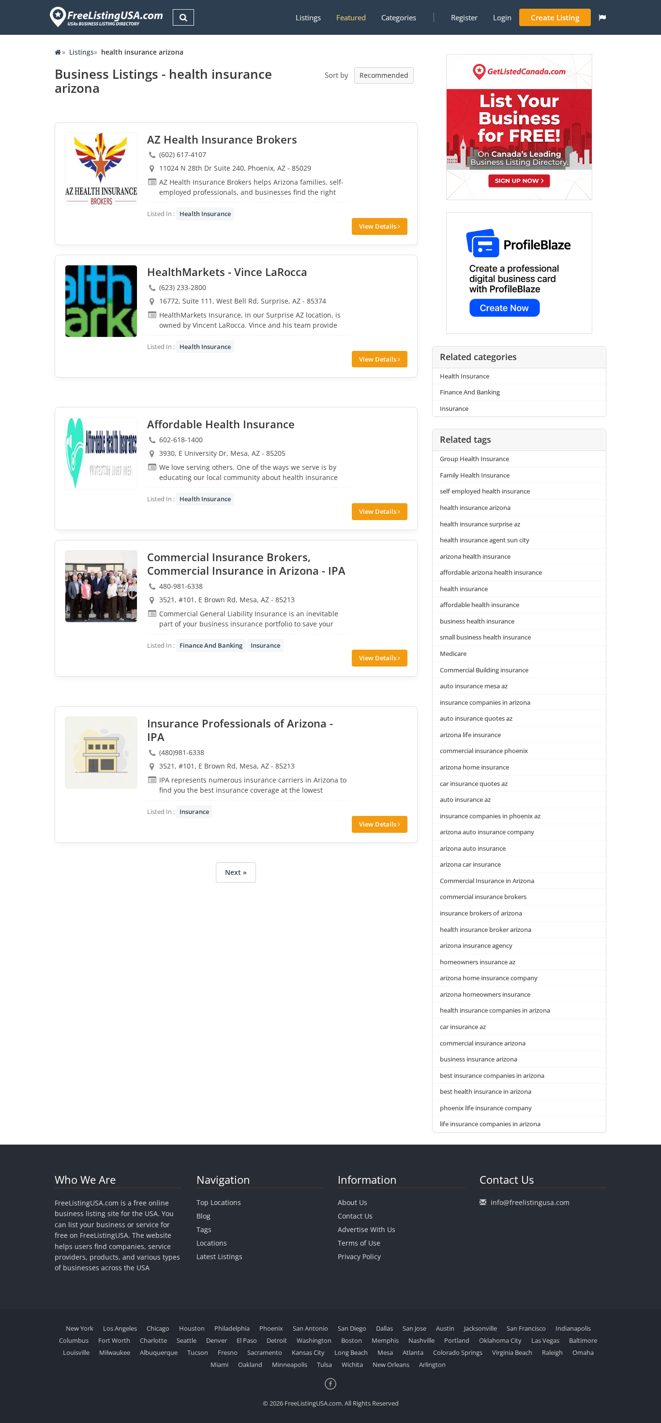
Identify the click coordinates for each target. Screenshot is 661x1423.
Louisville (76, 1352)
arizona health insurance (475, 556)
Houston (192, 1328)
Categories (398, 17)
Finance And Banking (211, 645)
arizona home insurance (474, 767)
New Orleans (391, 1364)
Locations (211, 1243)
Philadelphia (232, 1328)
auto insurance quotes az (476, 718)
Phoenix (271, 1328)
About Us (352, 1202)
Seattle (186, 1340)
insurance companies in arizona (485, 702)
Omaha (583, 1352)
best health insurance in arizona (485, 1091)
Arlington (432, 1364)
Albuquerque (159, 1352)
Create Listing (555, 17)
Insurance (265, 645)
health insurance (464, 588)
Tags (203, 1229)
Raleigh (552, 1352)
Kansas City (308, 1352)
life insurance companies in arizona (490, 1123)
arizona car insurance (470, 864)
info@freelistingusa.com (530, 1202)
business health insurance (477, 621)
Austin (445, 1328)
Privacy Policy (359, 1256)
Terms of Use (359, 1243)
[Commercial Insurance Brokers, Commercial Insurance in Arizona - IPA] (101, 586)
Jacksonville (480, 1328)
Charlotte (153, 1340)
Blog (203, 1215)
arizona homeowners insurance (485, 994)
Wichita (352, 1364)
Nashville (421, 1340)
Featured (351, 17)
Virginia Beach (512, 1352)
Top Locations (218, 1202)
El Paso (247, 1340)
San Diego (352, 1328)
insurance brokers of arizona (481, 913)
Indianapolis (573, 1328)
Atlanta (413, 1352)
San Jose (414, 1328)
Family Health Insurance (475, 475)
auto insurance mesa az (474, 686)
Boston (351, 1340)
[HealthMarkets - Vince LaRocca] (101, 301)
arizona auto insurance (473, 848)
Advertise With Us (366, 1229)
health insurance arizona (475, 507)
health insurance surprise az (480, 524)
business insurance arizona (478, 1059)
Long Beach (351, 1352)
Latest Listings (219, 1256)
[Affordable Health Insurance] (101, 453)
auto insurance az (465, 799)
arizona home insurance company (489, 977)
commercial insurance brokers (483, 896)
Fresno (228, 1352)
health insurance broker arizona (485, 929)
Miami (219, 1364)
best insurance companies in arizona (492, 1075)
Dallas (384, 1328)
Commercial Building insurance (484, 670)
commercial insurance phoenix (484, 750)
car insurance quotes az (474, 783)
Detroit (277, 1340)
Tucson (197, 1352)
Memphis (385, 1340)
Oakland (250, 1364)
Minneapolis (289, 1364)
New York (79, 1328)
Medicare (453, 653)
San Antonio (310, 1328)
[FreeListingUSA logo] (105, 16)
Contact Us (355, 1215)
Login (502, 17)
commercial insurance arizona (483, 1043)
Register (464, 17)
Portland (456, 1340)
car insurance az (463, 1026)
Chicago (158, 1328)
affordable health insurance (479, 604)
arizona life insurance (470, 734)
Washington (314, 1340)
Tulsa (324, 1364)
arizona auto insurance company (487, 832)
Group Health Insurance (474, 458)
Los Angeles (120, 1328)
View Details (378, 226)
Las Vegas (545, 1340)
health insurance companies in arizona (495, 1010)
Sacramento (264, 1352)
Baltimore (583, 1340)
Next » (236, 872)
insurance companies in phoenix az (490, 816)
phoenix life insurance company (486, 1108)
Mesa (385, 1352)
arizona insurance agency (476, 945)
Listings (308, 17)
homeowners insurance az (477, 962)
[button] (602, 17)
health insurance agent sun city (484, 540)
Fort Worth (114, 1340)
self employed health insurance (485, 491)
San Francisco (526, 1328)
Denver (216, 1340)
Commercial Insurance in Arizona (487, 880)
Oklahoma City (500, 1340)
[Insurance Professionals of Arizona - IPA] (101, 752)
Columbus (74, 1340)
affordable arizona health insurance (491, 572)
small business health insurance (485, 637)
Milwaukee (114, 1352)
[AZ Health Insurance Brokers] (101, 168)
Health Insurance (205, 213)
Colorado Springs (457, 1352)
